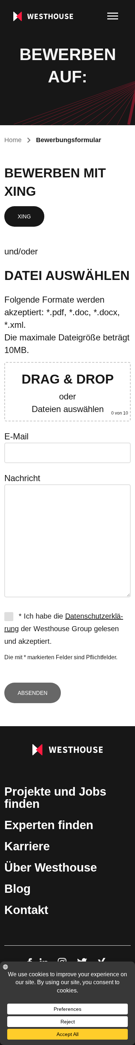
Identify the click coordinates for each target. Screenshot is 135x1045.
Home (13, 140)
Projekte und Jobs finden (55, 797)
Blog (17, 888)
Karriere (27, 846)
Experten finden (48, 825)
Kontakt (26, 910)
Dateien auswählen (68, 409)
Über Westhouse (50, 867)
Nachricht (22, 478)
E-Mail (16, 436)
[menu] (113, 16)
